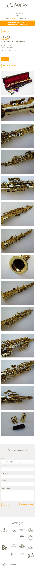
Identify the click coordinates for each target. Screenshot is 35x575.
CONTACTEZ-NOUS (9, 66)
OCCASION (12, 18)
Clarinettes (11, 25)
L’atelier (27, 18)
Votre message (6, 488)
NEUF (7, 18)
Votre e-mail (5, 473)
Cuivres (22, 22)
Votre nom (4, 466)
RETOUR (6, 31)
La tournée (20, 18)
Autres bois (23, 25)
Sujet (3, 458)
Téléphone (4, 481)
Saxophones (11, 22)
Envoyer (6, 505)
